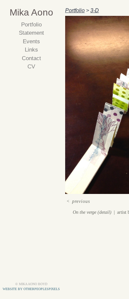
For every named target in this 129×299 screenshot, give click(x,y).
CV (31, 66)
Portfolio (31, 24)
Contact (31, 58)
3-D (94, 10)
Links (31, 50)
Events (31, 41)
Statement (31, 33)
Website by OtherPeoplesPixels (31, 289)
